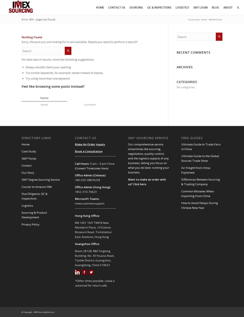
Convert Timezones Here (92, 168)
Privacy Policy (31, 224)
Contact (27, 165)
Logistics (27, 206)
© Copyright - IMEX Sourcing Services (38, 312)
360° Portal (29, 158)
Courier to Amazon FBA (37, 187)
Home (204, 19)
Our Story (28, 173)
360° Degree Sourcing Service (41, 180)
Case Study (29, 151)
